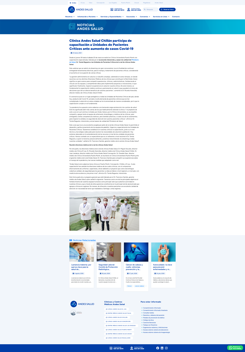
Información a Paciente (86, 17)
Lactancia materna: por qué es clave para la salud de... (81, 267)
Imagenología (118, 8)
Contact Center (135, 8)
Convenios (144, 17)
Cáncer (129, 286)
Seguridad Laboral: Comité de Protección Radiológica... (108, 267)
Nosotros (68, 17)
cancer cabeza (139, 286)
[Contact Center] (128, 9)
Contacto (176, 17)
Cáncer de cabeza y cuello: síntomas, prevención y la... (134, 267)
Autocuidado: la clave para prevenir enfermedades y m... (162, 267)
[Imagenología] (111, 9)
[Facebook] (158, 348)
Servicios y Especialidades (111, 17)
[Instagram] (166, 348)
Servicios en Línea (160, 17)
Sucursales (130, 17)
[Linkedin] (162, 348)
